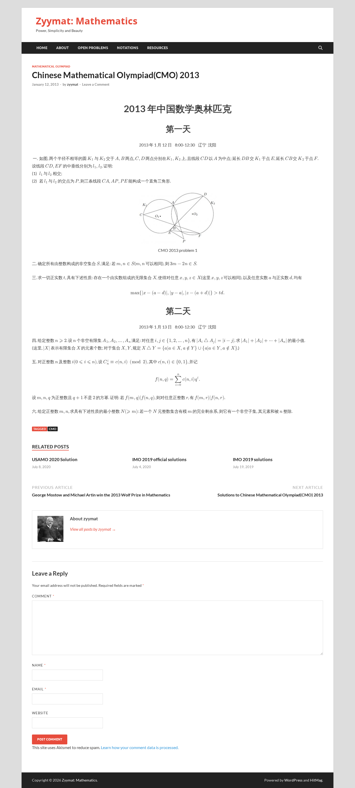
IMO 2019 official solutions (159, 459)
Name (39, 665)
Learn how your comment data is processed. (140, 747)
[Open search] (320, 48)
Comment (43, 596)
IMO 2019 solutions (252, 459)
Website (40, 713)
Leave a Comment (95, 84)
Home (41, 48)
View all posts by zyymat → (93, 529)
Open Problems (93, 48)
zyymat (72, 84)
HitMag (316, 780)
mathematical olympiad (51, 66)
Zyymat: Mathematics (86, 21)
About (62, 48)
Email (39, 689)
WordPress (293, 780)
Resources (157, 48)
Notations (127, 48)
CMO (52, 429)
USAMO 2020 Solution (54, 459)
